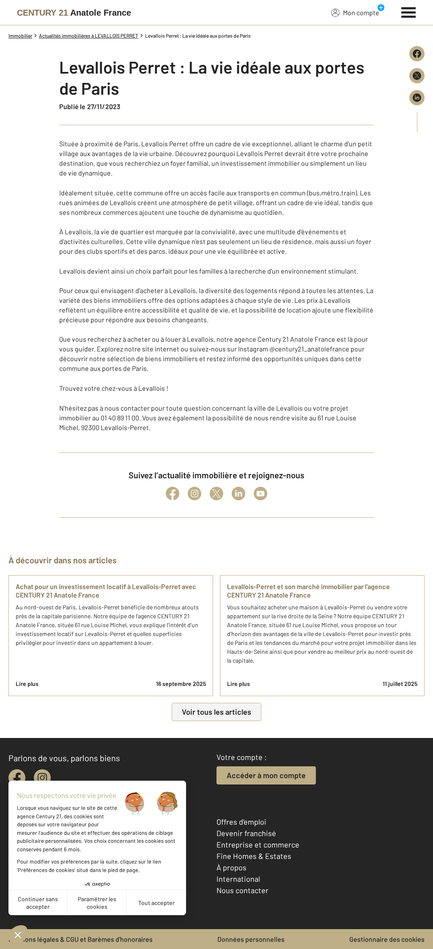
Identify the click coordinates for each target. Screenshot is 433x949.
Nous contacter (242, 890)
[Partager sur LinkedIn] (417, 97)
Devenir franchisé (246, 833)
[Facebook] (172, 493)
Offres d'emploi (241, 821)
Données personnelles (251, 939)
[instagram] (42, 777)
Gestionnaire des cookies (387, 939)
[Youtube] (260, 493)
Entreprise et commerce (257, 844)
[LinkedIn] (238, 493)
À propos (231, 867)
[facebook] (16, 777)
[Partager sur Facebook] (417, 53)
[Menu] (408, 11)
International (238, 878)
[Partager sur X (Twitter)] (417, 75)
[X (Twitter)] (216, 493)
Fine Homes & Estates (253, 856)
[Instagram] (194, 493)
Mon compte (361, 12)
